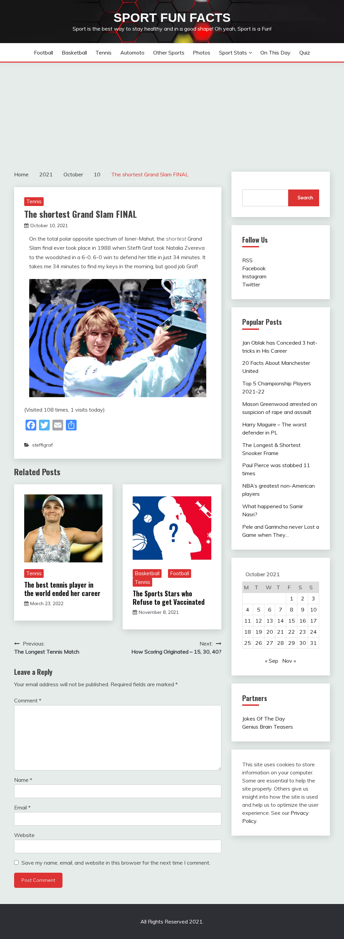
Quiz (304, 52)
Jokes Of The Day (263, 718)
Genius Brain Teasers (267, 726)
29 (291, 642)
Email (22, 807)
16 (302, 620)
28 (280, 642)
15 (291, 620)
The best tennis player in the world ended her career (62, 589)
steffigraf (42, 445)
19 (258, 631)
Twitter (251, 284)
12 (258, 620)
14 (280, 620)
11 (247, 620)
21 (280, 631)
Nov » (289, 660)
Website (24, 835)
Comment (27, 700)
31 (313, 642)
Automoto (132, 52)
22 (291, 631)
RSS (247, 260)
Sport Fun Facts (172, 18)
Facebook (254, 268)
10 (313, 609)
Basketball (74, 52)
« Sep (271, 660)
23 (302, 631)
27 (269, 642)
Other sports (168, 52)
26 (258, 642)
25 (247, 642)
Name (23, 779)
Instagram (254, 276)
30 (302, 642)
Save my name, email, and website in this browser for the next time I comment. (116, 862)
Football (43, 52)
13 (269, 620)
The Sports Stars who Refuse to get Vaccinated (169, 597)
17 (313, 620)
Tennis (103, 52)
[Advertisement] (172, 113)
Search (305, 198)
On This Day (275, 52)
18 (247, 631)
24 (313, 631)
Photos (201, 52)
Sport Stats (233, 52)
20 (269, 631)
